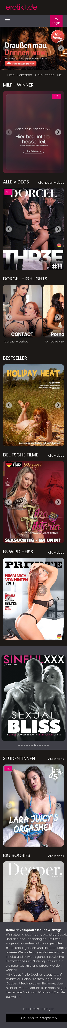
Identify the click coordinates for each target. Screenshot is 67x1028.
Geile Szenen (44, 75)
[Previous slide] (6, 48)
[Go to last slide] (9, 229)
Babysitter (24, 75)
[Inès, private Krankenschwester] (33, 698)
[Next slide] (61, 48)
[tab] (19, 745)
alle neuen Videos (51, 183)
